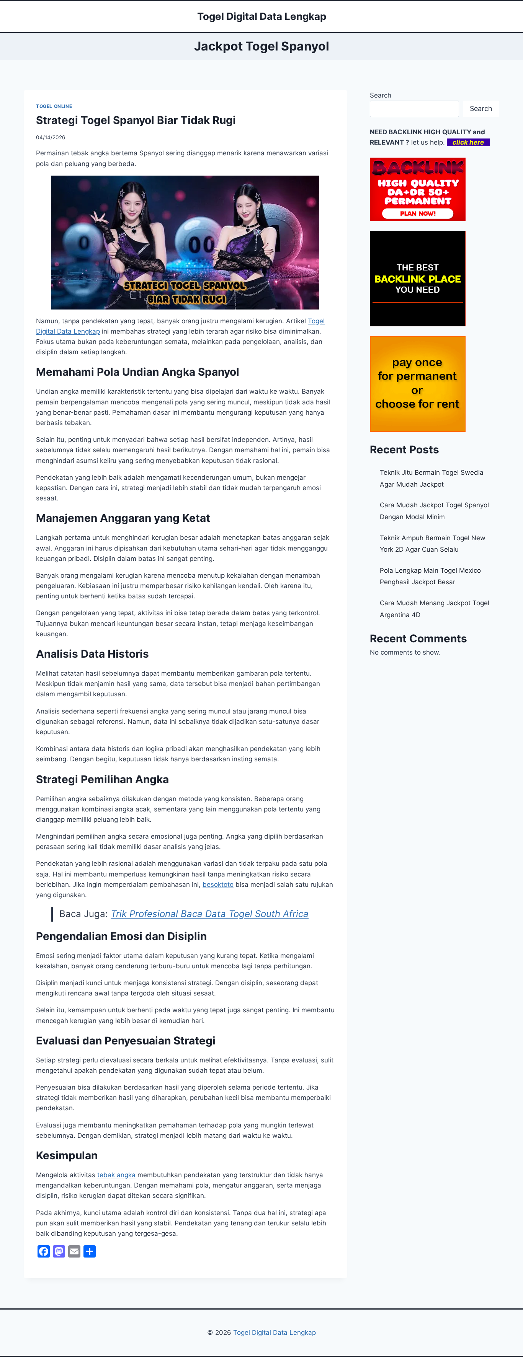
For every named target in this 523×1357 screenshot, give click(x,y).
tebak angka (116, 1175)
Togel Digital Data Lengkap (274, 1332)
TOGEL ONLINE (54, 106)
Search (380, 95)
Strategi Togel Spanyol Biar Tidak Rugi (136, 120)
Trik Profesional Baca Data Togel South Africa (210, 913)
